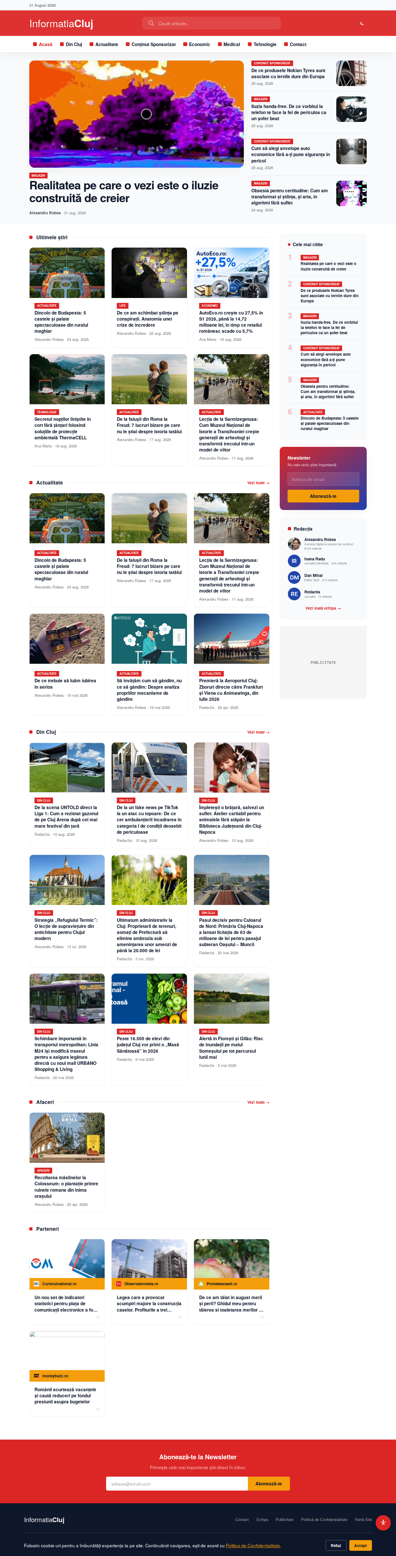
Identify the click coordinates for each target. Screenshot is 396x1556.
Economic (199, 44)
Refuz (336, 1545)
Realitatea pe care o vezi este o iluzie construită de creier (123, 191)
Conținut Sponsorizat (154, 44)
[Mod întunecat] (362, 23)
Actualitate (106, 44)
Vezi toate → (258, 482)
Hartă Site (363, 1519)
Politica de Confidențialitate (253, 1545)
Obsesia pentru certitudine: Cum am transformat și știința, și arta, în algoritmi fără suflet (289, 196)
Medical (232, 44)
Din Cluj (74, 44)
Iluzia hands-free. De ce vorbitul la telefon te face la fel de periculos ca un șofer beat (288, 112)
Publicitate (284, 1519)
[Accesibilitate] (383, 1523)
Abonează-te (323, 496)
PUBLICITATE (323, 662)
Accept (360, 1545)
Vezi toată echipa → (323, 608)
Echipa (262, 1519)
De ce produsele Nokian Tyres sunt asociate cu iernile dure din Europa (288, 73)
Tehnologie (265, 44)
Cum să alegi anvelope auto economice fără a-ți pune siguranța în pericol (290, 154)
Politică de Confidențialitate (324, 1519)
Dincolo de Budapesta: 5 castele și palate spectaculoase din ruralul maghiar (330, 423)
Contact (298, 44)
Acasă (45, 44)
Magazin (38, 175)
